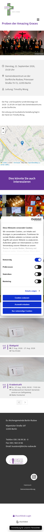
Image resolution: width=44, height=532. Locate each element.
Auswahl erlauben (22, 304)
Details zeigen (31, 291)
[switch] (38, 267)
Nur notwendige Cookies (22, 311)
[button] (22, 19)
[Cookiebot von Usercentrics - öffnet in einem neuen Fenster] (31, 219)
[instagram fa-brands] (34, 477)
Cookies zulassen (22, 298)
